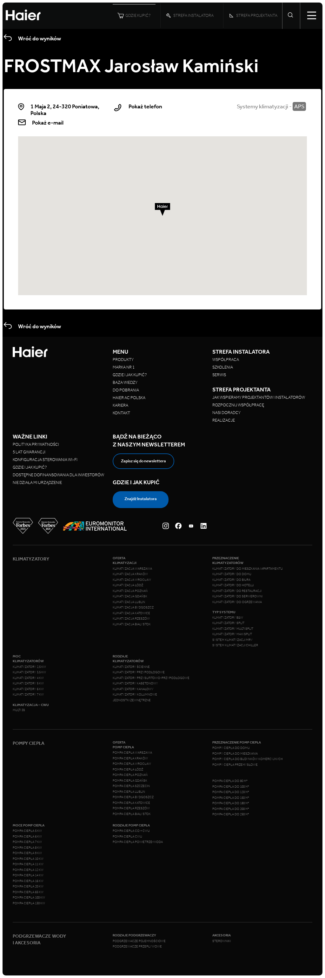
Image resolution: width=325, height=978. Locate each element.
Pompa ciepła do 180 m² (230, 803)
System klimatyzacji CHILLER (235, 645)
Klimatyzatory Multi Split (232, 629)
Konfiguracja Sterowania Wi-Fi (45, 459)
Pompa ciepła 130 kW (29, 903)
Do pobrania (126, 390)
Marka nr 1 (124, 367)
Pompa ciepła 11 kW (28, 864)
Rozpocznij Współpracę (238, 405)
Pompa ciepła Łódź (128, 769)
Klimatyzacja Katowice (131, 613)
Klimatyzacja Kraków (130, 574)
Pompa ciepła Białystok (132, 814)
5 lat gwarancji (29, 452)
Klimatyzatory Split (228, 623)
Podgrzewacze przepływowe (137, 946)
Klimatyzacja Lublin (129, 602)
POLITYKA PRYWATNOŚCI (36, 444)
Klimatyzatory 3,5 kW (29, 672)
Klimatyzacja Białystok (132, 624)
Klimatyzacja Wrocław (132, 580)
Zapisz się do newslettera (143, 460)
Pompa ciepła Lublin (129, 792)
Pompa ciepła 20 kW (28, 886)
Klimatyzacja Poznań (130, 591)
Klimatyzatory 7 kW (28, 694)
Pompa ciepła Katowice (131, 803)
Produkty (123, 359)
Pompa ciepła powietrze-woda (138, 842)
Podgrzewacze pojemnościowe (139, 941)
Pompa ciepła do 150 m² (230, 798)
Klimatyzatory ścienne (131, 667)
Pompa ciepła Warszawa (132, 753)
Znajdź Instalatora (140, 498)
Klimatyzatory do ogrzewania (237, 602)
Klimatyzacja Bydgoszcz (133, 607)
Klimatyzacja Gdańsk (130, 596)
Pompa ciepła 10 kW (28, 859)
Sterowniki (221, 941)
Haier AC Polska (129, 397)
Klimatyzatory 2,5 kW (29, 667)
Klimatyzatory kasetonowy (135, 683)
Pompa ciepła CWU (127, 837)
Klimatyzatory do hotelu (233, 585)
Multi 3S (19, 710)
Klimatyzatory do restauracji (237, 591)
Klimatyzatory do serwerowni (237, 596)
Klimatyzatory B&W (227, 618)
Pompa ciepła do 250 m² (230, 814)
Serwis (219, 374)
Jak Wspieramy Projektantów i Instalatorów (258, 397)
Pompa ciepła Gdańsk (130, 781)
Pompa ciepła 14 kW (28, 875)
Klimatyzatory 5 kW (28, 683)
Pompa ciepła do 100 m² (230, 787)
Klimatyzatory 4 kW (28, 678)
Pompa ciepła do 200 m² (230, 809)
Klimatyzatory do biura (231, 580)
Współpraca (225, 359)
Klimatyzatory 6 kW (28, 689)
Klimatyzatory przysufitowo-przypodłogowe (151, 678)
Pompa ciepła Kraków (130, 758)
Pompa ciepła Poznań (130, 775)
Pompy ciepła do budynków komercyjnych (247, 759)
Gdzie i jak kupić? (130, 374)
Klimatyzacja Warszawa (132, 569)
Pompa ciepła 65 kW (28, 892)
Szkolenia (222, 367)
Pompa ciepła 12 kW (28, 870)
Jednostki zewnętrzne (132, 700)
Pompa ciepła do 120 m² (230, 792)
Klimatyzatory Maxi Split (232, 634)
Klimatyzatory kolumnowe (135, 694)
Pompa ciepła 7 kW (27, 842)
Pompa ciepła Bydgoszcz (133, 797)
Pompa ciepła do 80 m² (230, 781)
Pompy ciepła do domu (231, 748)
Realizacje (223, 420)
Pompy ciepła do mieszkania (235, 754)
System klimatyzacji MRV (232, 640)
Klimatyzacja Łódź (128, 585)
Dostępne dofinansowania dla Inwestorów (58, 474)
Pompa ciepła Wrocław (132, 764)
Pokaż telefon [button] (145, 106)
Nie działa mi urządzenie (38, 482)
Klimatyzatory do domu (231, 574)
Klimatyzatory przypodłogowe (139, 672)
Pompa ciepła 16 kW (28, 881)
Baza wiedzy (125, 382)
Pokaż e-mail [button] (47, 122)
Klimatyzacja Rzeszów (131, 619)
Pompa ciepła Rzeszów (131, 808)
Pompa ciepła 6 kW (27, 837)
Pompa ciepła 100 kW (29, 898)
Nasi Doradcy (226, 412)
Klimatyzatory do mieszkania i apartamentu (247, 569)
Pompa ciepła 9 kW (27, 853)
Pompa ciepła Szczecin (131, 786)
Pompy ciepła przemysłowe (235, 765)
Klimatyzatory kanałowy (133, 689)
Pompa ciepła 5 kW (27, 831)
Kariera (120, 405)
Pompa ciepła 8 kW (27, 848)
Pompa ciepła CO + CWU (131, 831)
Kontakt (121, 413)
